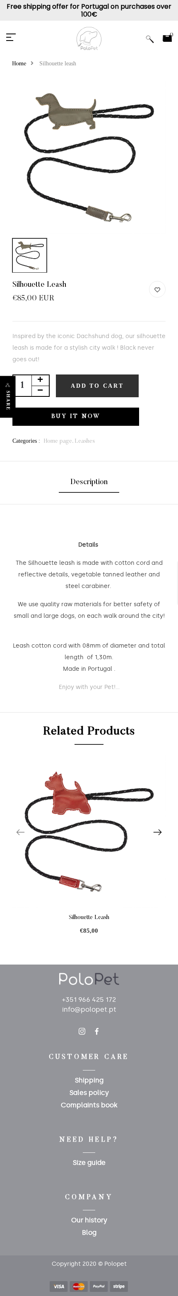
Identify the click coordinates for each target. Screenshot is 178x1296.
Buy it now (76, 417)
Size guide (89, 1162)
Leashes (85, 441)
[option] (89, 157)
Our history (89, 1220)
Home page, (59, 441)
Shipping (89, 1080)
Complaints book (89, 1105)
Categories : (26, 441)
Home (19, 64)
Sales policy (89, 1093)
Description (89, 482)
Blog (89, 1232)
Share (8, 400)
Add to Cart (97, 386)
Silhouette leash (89, 918)
